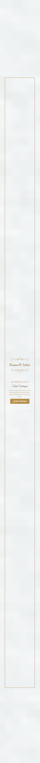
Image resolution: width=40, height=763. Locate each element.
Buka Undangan (21, 401)
